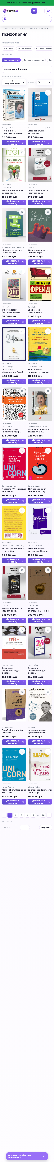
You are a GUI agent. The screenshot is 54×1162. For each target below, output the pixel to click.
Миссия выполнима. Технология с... (38, 430)
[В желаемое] (22, 93)
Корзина (49, 11)
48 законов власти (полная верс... (38, 251)
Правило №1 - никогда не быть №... (14, 490)
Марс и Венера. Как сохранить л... (12, 191)
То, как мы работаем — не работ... (13, 550)
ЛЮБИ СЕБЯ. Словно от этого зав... (14, 791)
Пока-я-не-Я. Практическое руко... (13, 132)
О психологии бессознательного (12, 311)
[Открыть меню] (41, 11)
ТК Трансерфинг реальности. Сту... (37, 490)
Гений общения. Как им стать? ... (13, 731)
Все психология (11, 60)
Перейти (45, 827)
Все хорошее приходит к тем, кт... (38, 370)
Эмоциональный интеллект (36, 132)
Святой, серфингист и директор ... (40, 791)
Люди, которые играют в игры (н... (11, 430)
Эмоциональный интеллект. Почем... (38, 550)
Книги (32, 28)
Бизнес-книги (25, 48)
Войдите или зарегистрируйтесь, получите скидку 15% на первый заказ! (27, 3)
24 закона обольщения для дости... (11, 670)
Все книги (8, 48)
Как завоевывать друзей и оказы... (37, 731)
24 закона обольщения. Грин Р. (13, 370)
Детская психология (34, 60)
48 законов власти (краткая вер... (38, 191)
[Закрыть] (44, 1156)
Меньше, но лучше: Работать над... (12, 251)
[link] (14, 116)
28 (43, 815)
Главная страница (10, 28)
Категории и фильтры (15, 69)
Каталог (34, 11)
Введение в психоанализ (35, 311)
